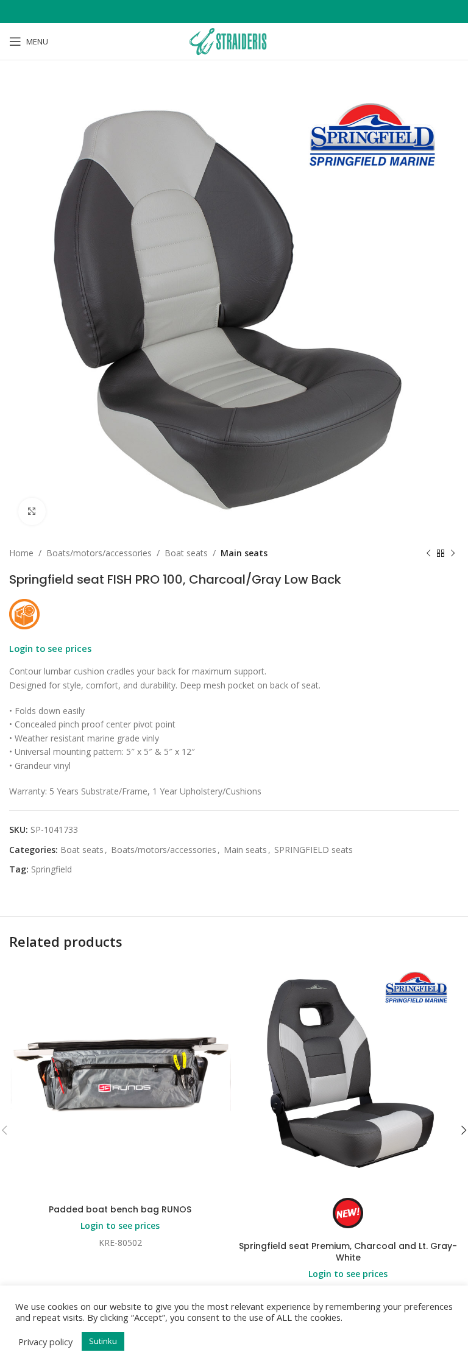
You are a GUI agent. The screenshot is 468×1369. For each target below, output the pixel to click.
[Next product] (453, 553)
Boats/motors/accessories (99, 553)
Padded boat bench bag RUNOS (120, 1209)
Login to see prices (50, 648)
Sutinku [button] (103, 1340)
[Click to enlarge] (32, 511)
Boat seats (186, 553)
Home (21, 553)
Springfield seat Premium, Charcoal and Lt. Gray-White (348, 1252)
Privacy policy (45, 1341)
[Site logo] (234, 40)
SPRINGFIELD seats (313, 849)
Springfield (51, 869)
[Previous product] (428, 553)
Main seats (244, 553)
